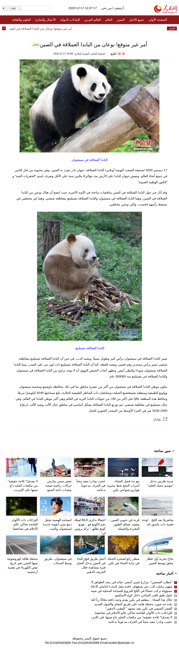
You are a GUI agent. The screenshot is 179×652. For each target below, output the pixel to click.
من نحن (107, 8)
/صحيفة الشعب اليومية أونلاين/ (89, 53)
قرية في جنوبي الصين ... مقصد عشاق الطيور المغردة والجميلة (123, 524)
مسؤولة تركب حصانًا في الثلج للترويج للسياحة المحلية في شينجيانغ (129, 591)
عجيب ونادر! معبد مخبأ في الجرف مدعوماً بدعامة (91, 485)
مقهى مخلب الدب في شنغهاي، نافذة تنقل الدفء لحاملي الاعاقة (130, 586)
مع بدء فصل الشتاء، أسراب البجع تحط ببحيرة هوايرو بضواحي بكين (123, 485)
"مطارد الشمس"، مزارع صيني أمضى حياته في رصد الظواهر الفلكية (128, 582)
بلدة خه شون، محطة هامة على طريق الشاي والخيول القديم (133, 604)
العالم (108, 19)
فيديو (74, 28)
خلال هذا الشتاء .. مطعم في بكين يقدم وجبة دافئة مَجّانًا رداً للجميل (129, 600)
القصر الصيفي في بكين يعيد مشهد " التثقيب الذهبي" (138, 608)
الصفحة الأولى (157, 19)
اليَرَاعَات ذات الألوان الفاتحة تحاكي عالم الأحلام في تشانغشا (25, 524)
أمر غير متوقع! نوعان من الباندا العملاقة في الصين (47, 28)
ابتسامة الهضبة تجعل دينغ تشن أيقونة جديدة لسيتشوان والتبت (57, 524)
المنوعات (102, 28)
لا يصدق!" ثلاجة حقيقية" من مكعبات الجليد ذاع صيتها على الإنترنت (23, 485)
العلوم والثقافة (21, 19)
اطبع (114, 53)
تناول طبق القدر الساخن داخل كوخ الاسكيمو (143, 595)
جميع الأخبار (136, 19)
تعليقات (87, 28)
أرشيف (118, 8)
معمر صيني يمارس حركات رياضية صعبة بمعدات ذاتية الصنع (58, 485)
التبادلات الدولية (70, 19)
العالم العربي (92, 19)
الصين (121, 19)
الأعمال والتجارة (45, 19)
